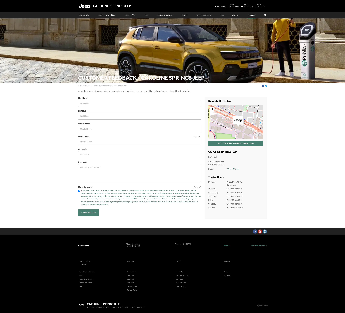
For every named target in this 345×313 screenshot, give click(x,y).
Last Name (82, 111)
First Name (83, 98)
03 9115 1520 (234, 6)
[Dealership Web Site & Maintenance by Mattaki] (262, 305)
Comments (82, 162)
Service (184, 15)
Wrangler (130, 261)
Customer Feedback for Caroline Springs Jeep (110, 86)
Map (226, 246)
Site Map (227, 275)
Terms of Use (132, 286)
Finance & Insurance (165, 15)
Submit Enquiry (88, 212)
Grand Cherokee (84, 261)
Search (265, 15)
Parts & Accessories (204, 15)
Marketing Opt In (85, 187)
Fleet (146, 15)
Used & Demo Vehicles (107, 15)
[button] (238, 121)
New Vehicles (84, 15)
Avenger (227, 261)
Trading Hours (258, 246)
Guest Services (181, 286)
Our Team (179, 279)
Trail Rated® (83, 265)
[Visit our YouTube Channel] (260, 231)
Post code (82, 149)
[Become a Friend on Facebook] (255, 231)
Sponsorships (181, 283)
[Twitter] (266, 86)
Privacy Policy (132, 290)
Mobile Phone (84, 124)
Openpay (130, 275)
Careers (227, 272)
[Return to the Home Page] (82, 305)
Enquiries (251, 15)
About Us (235, 15)
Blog (222, 15)
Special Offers (130, 15)
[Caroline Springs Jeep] (84, 6)
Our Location (221, 6)
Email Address (84, 136)
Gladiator (179, 261)
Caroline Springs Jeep (112, 6)
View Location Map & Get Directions (236, 143)
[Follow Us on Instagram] (265, 231)
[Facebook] (263, 86)
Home (80, 86)
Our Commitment (182, 275)
